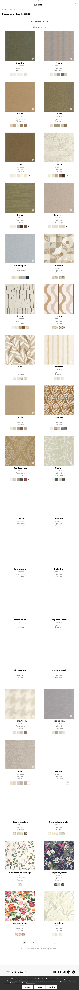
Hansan (58, 771)
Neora (59, 316)
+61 (67, 226)
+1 (67, 176)
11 (50, 942)
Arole (20, 417)
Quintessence (20, 468)
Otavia (20, 316)
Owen (59, 63)
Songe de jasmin (59, 873)
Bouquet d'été (20, 923)
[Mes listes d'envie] (75, 3)
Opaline (59, 468)
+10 (29, 125)
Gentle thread (59, 670)
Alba (20, 367)
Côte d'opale (20, 265)
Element (59, 265)
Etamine (20, 63)
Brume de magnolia (59, 822)
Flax (20, 771)
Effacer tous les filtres (39, 27)
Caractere (59, 215)
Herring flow (59, 721)
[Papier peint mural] (73, 972)
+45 (29, 176)
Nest (20, 164)
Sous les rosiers (20, 822)
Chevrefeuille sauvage (20, 873)
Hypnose (59, 417)
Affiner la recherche (39, 21)
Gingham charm (59, 620)
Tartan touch (20, 620)
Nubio (59, 164)
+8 (29, 783)
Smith (20, 114)
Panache (20, 518)
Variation (58, 367)
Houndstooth (20, 721)
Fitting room (20, 670)
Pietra (20, 215)
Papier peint (12, 9)
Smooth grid (20, 569)
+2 (29, 226)
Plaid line (58, 569)
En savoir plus (30, 983)
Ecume (58, 114)
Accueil (4, 9)
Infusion (59, 518)
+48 (29, 74)
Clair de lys (58, 923)
